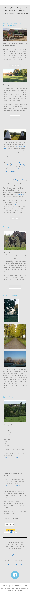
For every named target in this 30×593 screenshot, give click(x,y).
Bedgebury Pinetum (20, 180)
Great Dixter (21, 202)
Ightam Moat (16, 204)
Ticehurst (22, 163)
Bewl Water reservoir (20, 194)
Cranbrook (14, 165)
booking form (17, 425)
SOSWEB (18, 587)
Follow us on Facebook (15, 565)
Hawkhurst (7, 165)
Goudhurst (22, 153)
